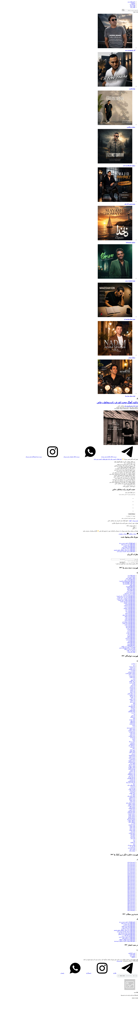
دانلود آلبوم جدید (131, 577)
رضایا (134, 748)
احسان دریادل (132, 674)
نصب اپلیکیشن (131, 953)
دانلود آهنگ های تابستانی (129, 605)
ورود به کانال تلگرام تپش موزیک (108, 456)
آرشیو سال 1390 (131, 889)
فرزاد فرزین (132, 788)
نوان (134, 841)
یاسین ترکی (132, 849)
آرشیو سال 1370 (131, 862)
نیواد (134, 843)
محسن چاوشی (131, 804)
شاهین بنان (132, 763)
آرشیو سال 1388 (131, 887)
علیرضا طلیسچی (131, 778)
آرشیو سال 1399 (131, 902)
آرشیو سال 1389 (131, 888)
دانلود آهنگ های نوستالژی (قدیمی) (127, 581)
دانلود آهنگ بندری (131, 631)
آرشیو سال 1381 (131, 877)
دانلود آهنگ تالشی (131, 642)
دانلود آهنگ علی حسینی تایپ (128, 547)
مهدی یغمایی (132, 830)
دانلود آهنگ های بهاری (130, 604)
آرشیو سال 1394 (131, 895)
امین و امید (132, 702)
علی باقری (132, 770)
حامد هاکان (132, 722)
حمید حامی (132, 733)
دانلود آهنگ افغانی (131, 645)
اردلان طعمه (132, 681)
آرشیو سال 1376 (131, 870)
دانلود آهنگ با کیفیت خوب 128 (101, 459)
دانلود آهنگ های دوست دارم (128, 622)
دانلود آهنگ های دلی (130, 586)
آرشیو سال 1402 (131, 906)
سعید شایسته (132, 755)
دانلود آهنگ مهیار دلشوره (129, 545)
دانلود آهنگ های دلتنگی (129, 616)
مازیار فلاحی (132, 793)
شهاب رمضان (132, 766)
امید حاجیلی (132, 687)
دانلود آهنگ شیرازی (130, 639)
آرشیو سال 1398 (131, 900)
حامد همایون (132, 723)
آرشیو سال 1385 (131, 883)
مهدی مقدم (132, 827)
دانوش (133, 738)
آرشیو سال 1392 (131, 892)
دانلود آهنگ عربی (131, 643)
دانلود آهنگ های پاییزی (130, 607)
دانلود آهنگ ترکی (131, 634)
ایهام (134, 703)
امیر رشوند (132, 692)
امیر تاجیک (132, 691)
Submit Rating (132, 514)
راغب (134, 740)
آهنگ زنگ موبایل (131, 652)
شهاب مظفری (131, 767)
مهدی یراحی (132, 828)
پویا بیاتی (133, 715)
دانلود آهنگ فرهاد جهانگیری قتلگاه (127, 939)
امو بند (133, 684)
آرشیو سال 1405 (131, 910)
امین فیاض (132, 700)
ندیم (134, 839)
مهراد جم (133, 831)
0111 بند (133, 663)
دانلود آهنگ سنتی (131, 590)
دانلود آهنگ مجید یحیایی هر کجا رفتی (126, 932)
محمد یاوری (132, 809)
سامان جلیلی (132, 752)
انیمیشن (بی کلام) (131, 650)
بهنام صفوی (132, 710)
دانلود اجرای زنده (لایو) (130, 593)
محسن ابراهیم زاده (130, 803)
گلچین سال (132, 6)
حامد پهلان (132, 721)
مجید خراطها (132, 798)
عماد (134, 783)
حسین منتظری (131, 730)
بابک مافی (132, 707)
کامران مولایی (131, 789)
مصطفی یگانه (132, 822)
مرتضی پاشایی (131, 815)
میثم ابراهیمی (132, 833)
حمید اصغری (132, 732)
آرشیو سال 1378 (131, 873)
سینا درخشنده (132, 760)
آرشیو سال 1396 (131, 898)
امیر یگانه (133, 697)
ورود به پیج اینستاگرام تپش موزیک (34, 456)
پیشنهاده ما (132, 4)
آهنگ (130, 520)
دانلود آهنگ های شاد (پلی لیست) (127, 601)
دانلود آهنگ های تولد (130, 627)
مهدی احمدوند (132, 824)
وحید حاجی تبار (131, 848)
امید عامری (132, 688)
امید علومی (132, 689)
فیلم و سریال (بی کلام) (129, 649)
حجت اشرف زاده (131, 727)
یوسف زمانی (132, 850)
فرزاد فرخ (132, 786)
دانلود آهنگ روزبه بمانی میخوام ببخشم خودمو (124, 550)
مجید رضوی (132, 800)
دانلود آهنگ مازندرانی (130, 638)
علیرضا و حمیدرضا (130, 782)
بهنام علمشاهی (131, 711)
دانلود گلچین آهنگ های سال (128, 582)
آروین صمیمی (132, 669)
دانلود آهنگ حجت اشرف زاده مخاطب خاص (117, 402)
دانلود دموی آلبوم (131, 589)
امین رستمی (132, 699)
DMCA (133, 957)
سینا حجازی (132, 759)
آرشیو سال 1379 (131, 874)
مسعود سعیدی (131, 816)
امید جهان (133, 685)
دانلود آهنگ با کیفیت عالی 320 (115, 459)
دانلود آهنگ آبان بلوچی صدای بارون (127, 937)
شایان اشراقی (131, 764)
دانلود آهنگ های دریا (130, 612)
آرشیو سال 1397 (131, 899)
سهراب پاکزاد (132, 757)
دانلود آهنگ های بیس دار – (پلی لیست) (126, 597)
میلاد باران (132, 835)
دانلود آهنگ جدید (131, 1)
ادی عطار (133, 680)
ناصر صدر (132, 838)
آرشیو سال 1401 (131, 904)
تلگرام (114, 973)
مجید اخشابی (132, 797)
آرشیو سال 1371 (131, 863)
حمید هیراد (132, 737)
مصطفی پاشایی (131, 820)
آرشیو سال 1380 (131, 876)
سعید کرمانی (132, 756)
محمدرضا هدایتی (131, 812)
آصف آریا (133, 670)
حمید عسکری (132, 736)
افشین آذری (132, 682)
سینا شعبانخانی (131, 762)
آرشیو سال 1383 (131, 880)
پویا (134, 714)
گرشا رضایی (132, 790)
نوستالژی (133, 3)
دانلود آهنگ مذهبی (131, 628)
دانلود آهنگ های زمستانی (129, 608)
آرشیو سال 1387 (131, 885)
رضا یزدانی (132, 747)
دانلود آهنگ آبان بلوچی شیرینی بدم (127, 543)
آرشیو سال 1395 (131, 896)
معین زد (133, 823)
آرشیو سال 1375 (131, 869)
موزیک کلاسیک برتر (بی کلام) (128, 646)
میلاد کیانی (132, 837)
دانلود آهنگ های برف (130, 611)
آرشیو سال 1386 (131, 884)
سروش (133, 753)
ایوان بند (133, 704)
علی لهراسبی (132, 775)
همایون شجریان (131, 845)
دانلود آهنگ (135, 406)
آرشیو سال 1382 (131, 878)
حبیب (134, 726)
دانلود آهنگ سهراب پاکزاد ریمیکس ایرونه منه (124, 941)
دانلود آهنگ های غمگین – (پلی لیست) (126, 600)
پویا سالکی (132, 717)
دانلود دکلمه (132, 585)
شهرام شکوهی (131, 768)
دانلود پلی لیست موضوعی (129, 594)
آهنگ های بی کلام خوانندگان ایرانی (127, 647)
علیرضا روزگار (131, 777)
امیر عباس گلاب (131, 693)
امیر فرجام (132, 696)
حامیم (133, 725)
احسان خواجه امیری (130, 673)
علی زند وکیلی (131, 772)
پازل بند (133, 712)
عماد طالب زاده (131, 785)
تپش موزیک (135, 520)
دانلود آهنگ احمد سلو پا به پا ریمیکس (126, 934)
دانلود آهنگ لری (131, 641)
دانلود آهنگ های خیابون (129, 624)
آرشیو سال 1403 (131, 907)
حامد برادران (132, 719)
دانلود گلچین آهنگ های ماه (129, 583)
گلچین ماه (132, 7)
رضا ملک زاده (132, 745)
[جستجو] (123, 10)
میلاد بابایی (132, 834)
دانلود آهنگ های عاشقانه (129, 602)
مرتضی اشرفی (131, 813)
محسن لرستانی (131, 805)
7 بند (134, 665)
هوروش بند (132, 846)
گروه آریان (132, 792)
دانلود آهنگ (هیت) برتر (130, 579)
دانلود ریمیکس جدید (130, 578)
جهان (134, 718)
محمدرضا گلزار (131, 811)
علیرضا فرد (132, 779)
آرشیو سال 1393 (131, 893)
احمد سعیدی (132, 676)
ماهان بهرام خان (131, 796)
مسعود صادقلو (131, 818)
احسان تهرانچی (131, 672)
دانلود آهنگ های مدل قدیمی (128, 623)
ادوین (134, 678)
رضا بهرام (132, 742)
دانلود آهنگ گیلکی (131, 637)
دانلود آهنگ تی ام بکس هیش (128, 938)
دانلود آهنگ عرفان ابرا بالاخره (128, 548)
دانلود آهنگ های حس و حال (128, 615)
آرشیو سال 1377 (131, 872)
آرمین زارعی (132, 666)
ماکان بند (133, 794)
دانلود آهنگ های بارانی (130, 609)
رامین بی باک (132, 741)
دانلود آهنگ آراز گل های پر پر (128, 935)
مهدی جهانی (132, 826)
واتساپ (62, 973)
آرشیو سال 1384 (131, 881)
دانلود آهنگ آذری (131, 630)
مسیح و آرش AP (131, 819)
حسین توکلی (132, 729)
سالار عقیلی (132, 751)
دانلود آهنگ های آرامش (129, 620)
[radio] (67, 497)
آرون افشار (132, 667)
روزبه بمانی (132, 749)
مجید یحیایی (132, 801)
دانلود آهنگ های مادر (130, 626)
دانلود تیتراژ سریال (130, 592)
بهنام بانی (133, 708)
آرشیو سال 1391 (131, 891)
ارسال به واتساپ (123, 533)
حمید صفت (132, 734)
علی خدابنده (132, 771)
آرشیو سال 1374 (131, 867)
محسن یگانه (132, 807)
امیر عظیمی (132, 695)
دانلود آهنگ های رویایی (130, 619)
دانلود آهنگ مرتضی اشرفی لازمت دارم (126, 551)
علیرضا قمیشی (131, 781)
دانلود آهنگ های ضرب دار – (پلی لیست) (126, 596)
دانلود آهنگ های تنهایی (130, 617)
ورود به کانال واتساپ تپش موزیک (71, 456)
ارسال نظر (122, 562)
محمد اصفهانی (131, 808)
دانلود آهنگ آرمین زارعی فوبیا (128, 544)
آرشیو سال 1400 (131, 903)
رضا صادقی (132, 744)
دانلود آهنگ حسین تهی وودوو (128, 926)
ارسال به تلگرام (133, 533)
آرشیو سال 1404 (131, 908)
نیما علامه (132, 842)
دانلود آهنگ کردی (131, 635)
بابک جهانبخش (132, 706)
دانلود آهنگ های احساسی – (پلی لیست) (126, 598)
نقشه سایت (132, 954)
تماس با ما (132, 955)
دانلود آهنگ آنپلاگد (131, 587)
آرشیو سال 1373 (131, 866)
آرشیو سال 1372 (131, 865)
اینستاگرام (88, 973)
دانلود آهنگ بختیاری (130, 632)
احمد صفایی (132, 677)
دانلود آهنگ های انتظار (130, 613)
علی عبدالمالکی (131, 774)
